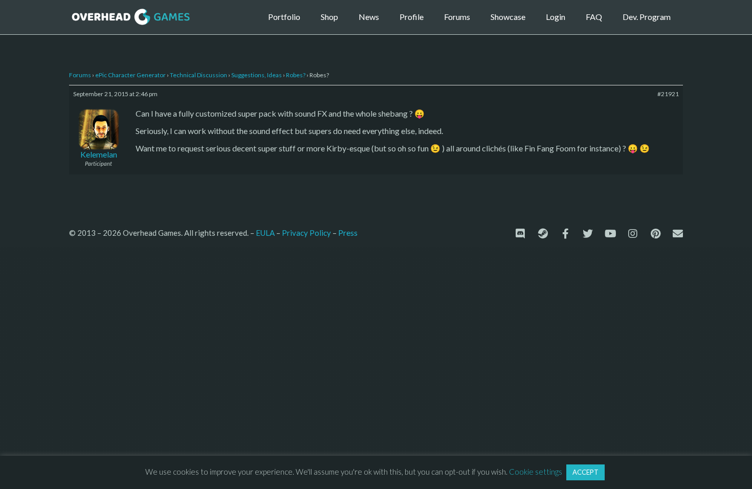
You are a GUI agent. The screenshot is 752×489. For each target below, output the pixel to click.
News (369, 16)
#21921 (668, 94)
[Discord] (520, 234)
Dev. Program (647, 16)
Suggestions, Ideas (256, 75)
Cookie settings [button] (535, 471)
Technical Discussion (198, 75)
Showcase (508, 16)
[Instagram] (633, 234)
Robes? (295, 75)
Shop (329, 16)
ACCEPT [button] (585, 472)
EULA (265, 232)
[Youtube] (610, 234)
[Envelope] (678, 234)
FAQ (594, 16)
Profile (412, 16)
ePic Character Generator (130, 75)
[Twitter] (588, 234)
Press (348, 232)
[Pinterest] (655, 234)
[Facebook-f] (565, 234)
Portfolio (284, 16)
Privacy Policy (306, 232)
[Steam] (543, 234)
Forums (457, 16)
